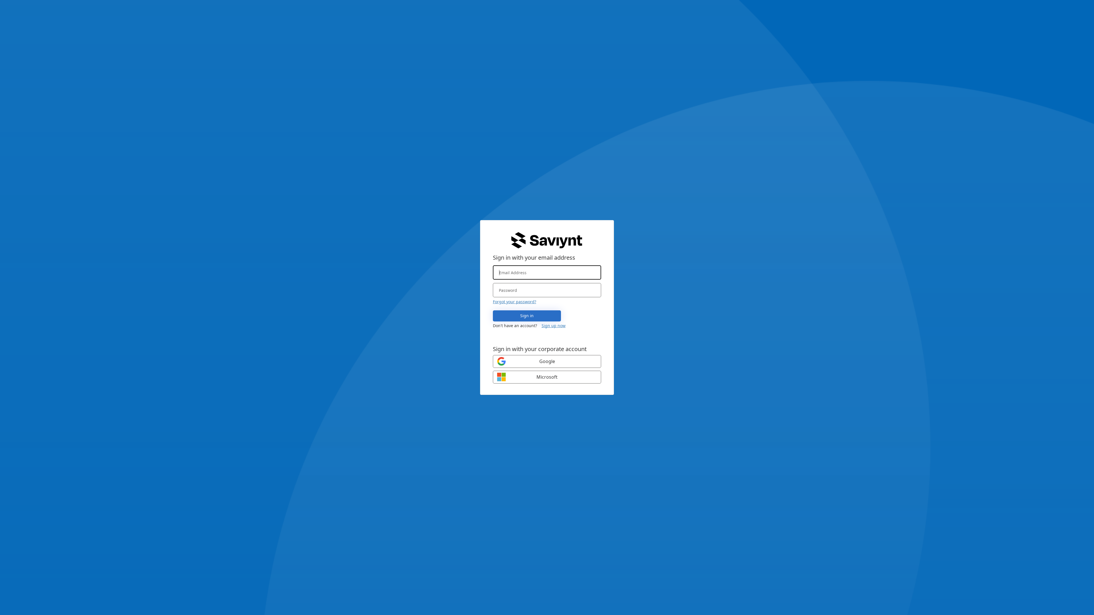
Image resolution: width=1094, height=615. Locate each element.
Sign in (527, 315)
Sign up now (554, 325)
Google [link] (547, 361)
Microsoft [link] (547, 377)
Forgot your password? (514, 301)
